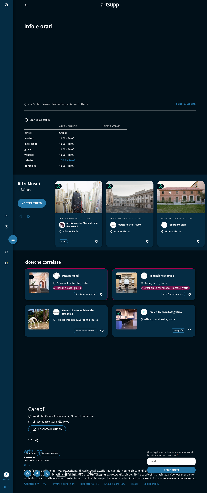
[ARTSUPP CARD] (6, 263)
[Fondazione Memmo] (126, 282)
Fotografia (178, 330)
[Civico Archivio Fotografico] (126, 319)
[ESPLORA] (6, 226)
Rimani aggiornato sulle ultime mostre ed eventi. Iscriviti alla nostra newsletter (170, 453)
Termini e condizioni (63, 483)
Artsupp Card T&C (114, 483)
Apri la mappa (186, 104)
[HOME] (6, 215)
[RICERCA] (6, 252)
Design (63, 241)
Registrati (171, 470)
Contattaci (30, 483)
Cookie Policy (151, 483)
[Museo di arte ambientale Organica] (38, 319)
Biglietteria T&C (89, 483)
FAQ (44, 483)
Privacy (134, 483)
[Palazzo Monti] (39, 282)
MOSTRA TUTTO (32, 203)
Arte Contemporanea (85, 294)
